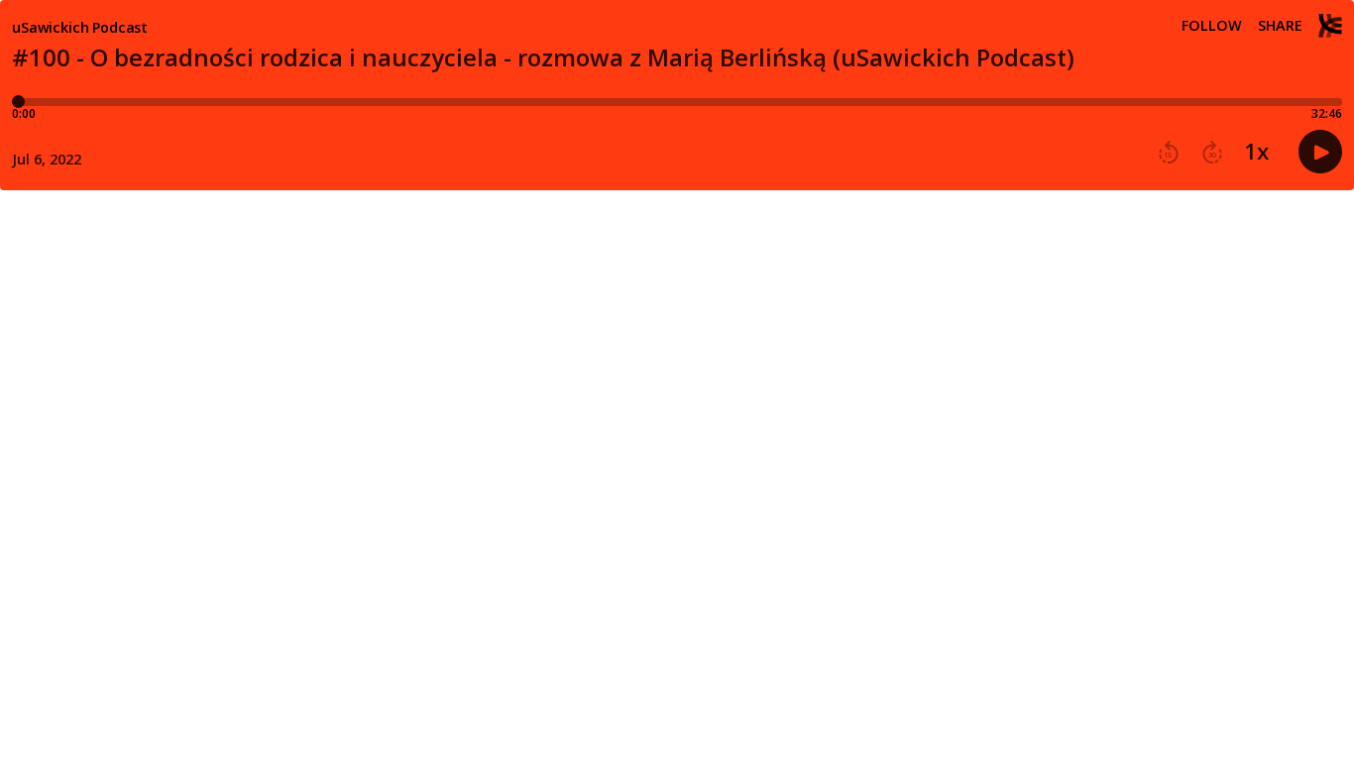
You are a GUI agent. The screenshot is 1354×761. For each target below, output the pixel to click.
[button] (1169, 152)
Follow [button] (1212, 26)
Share (1280, 26)
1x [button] (1256, 152)
